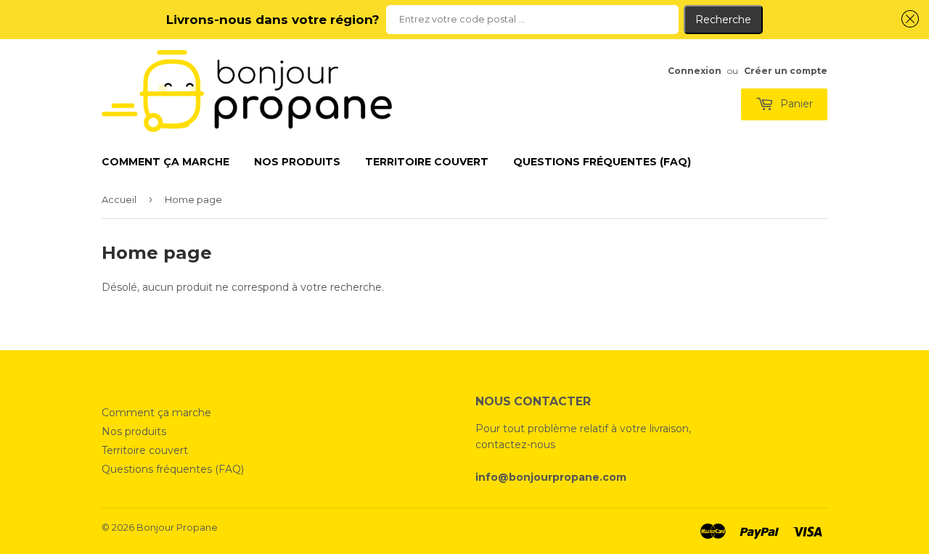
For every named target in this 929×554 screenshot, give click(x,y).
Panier (795, 103)
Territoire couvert (426, 161)
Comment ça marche (165, 161)
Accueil (119, 199)
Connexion (694, 70)
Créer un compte (785, 70)
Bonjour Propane (177, 527)
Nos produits (297, 161)
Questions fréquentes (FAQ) (602, 161)
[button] (907, 19)
